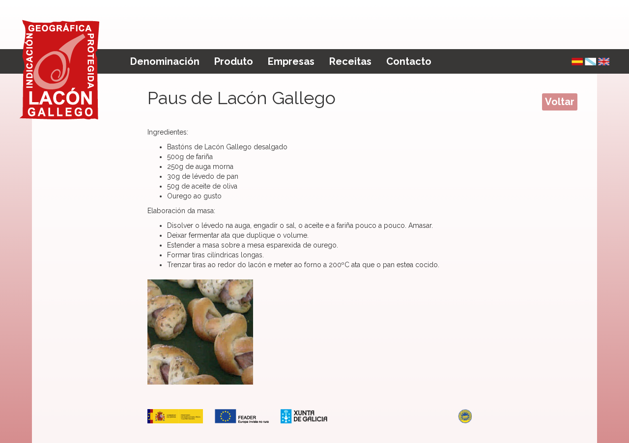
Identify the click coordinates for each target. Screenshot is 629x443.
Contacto (408, 61)
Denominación (165, 61)
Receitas (350, 61)
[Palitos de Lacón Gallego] (577, 61)
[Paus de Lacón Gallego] (590, 61)
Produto (233, 61)
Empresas (291, 61)
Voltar (559, 102)
